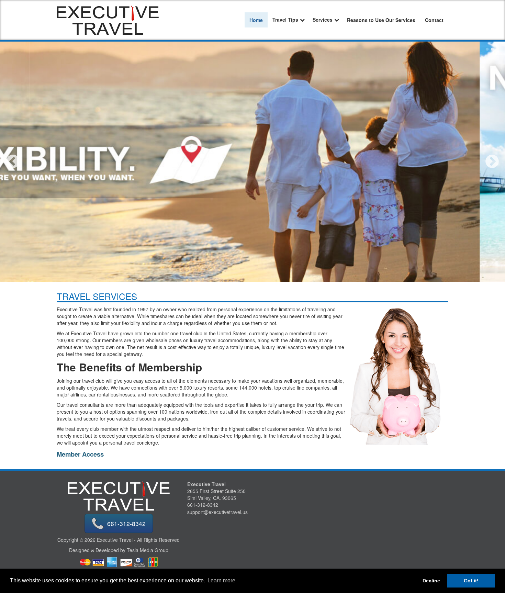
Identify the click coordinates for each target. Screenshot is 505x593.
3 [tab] (497, 49)
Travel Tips (285, 19)
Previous (13, 162)
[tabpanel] (252, 162)
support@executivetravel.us (217, 512)
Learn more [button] (221, 580)
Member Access (80, 454)
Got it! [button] (471, 580)
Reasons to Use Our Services (381, 19)
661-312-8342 (126, 523)
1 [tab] (487, 49)
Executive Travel (206, 484)
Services (323, 19)
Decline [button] (431, 580)
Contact (434, 19)
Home (256, 19)
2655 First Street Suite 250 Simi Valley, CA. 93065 (216, 494)
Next (492, 162)
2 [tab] (492, 49)
